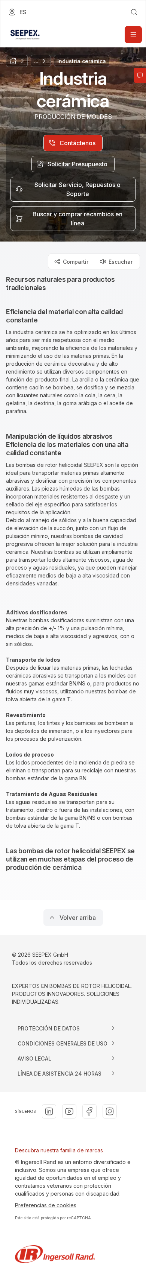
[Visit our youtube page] (69, 1111)
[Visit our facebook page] (89, 1111)
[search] (134, 12)
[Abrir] (133, 34)
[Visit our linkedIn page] (49, 1111)
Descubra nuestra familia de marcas (59, 1150)
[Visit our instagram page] (110, 1111)
